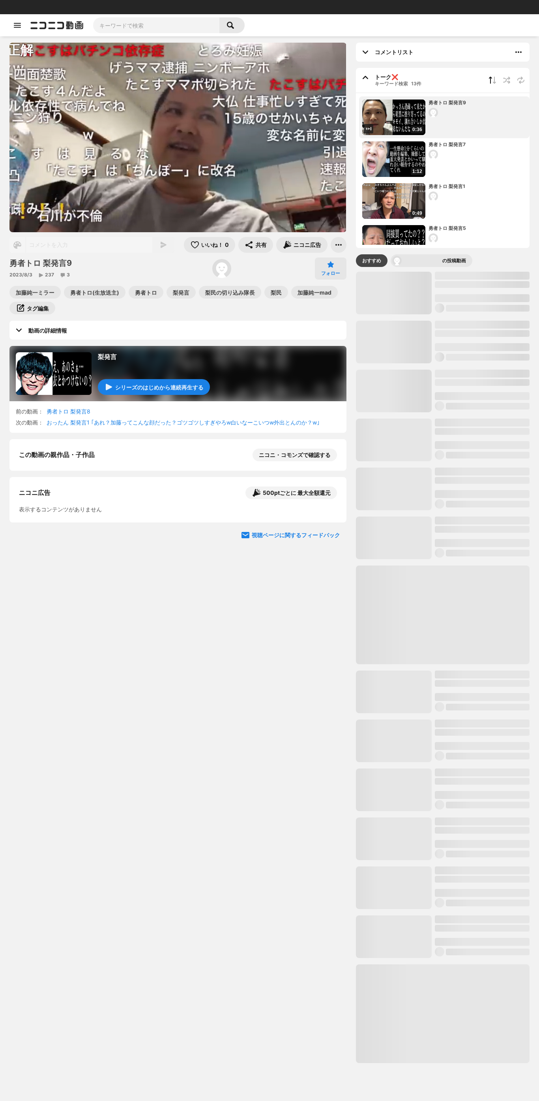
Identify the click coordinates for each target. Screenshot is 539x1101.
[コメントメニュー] (518, 52)
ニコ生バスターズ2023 (464, 596)
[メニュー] (338, 245)
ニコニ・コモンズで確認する (295, 454)
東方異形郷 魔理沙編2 (464, 373)
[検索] (232, 25)
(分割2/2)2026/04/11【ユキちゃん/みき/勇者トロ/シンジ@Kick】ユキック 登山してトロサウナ (481, 551)
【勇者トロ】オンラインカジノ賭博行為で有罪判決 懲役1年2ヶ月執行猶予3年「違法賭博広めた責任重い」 (482, 1089)
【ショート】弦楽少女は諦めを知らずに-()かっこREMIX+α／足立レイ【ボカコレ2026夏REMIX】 (498, 510)
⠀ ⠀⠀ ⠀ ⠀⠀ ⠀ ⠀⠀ (258, 268)
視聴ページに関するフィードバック (296, 685)
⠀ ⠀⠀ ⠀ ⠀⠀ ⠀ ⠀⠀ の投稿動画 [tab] (434, 260)
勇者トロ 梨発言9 (447, 102)
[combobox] (156, 25)
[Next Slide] (330, 609)
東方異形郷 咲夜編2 (461, 939)
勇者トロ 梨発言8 (68, 411)
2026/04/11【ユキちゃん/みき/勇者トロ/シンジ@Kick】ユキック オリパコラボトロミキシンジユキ (481, 796)
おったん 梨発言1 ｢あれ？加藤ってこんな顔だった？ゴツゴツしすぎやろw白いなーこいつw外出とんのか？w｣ (183, 422)
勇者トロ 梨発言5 (447, 228)
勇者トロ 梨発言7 (447, 144)
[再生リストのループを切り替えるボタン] (521, 80)
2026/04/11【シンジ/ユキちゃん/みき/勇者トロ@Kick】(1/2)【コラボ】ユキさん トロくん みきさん (481, 747)
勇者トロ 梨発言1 (447, 186)
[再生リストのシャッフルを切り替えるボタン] (506, 80)
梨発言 (107, 357)
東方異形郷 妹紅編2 (461, 841)
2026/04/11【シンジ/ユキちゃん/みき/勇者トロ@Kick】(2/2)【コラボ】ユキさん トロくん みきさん (482, 649)
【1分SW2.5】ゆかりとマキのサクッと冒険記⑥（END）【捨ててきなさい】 (442, 510)
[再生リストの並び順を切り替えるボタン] (492, 80)
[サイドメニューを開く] (17, 25)
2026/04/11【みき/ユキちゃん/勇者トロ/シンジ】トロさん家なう (480, 1040)
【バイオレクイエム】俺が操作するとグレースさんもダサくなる (384, 510)
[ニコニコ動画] (57, 25)
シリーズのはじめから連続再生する (159, 387)
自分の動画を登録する (64, 536)
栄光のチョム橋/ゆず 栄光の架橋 (475, 324)
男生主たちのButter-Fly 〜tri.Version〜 (468, 894)
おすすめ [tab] (371, 260)
